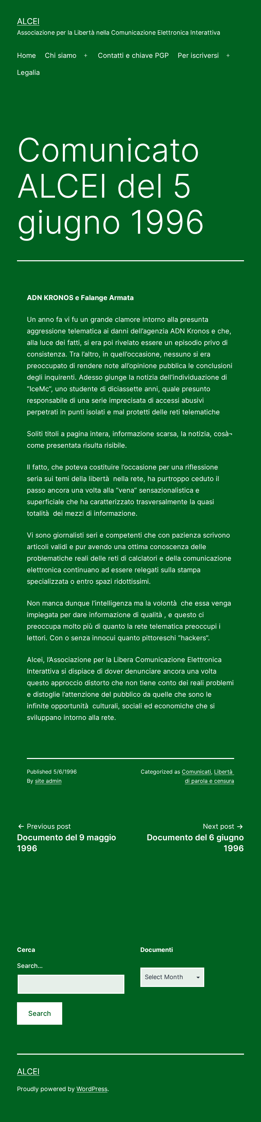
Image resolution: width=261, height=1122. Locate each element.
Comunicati (196, 771)
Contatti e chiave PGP (133, 55)
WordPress (91, 1088)
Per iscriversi (198, 55)
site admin (48, 780)
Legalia (28, 72)
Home (26, 55)
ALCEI (28, 21)
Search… (30, 965)
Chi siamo (60, 55)
